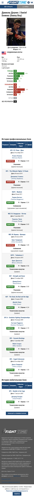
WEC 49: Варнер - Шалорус (17, 234)
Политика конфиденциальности (11, 482)
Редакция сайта (6, 479)
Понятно (17, 494)
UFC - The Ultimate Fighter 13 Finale (17, 171)
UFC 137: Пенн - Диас (17, 150)
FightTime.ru (16, 476)
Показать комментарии (17, 413)
